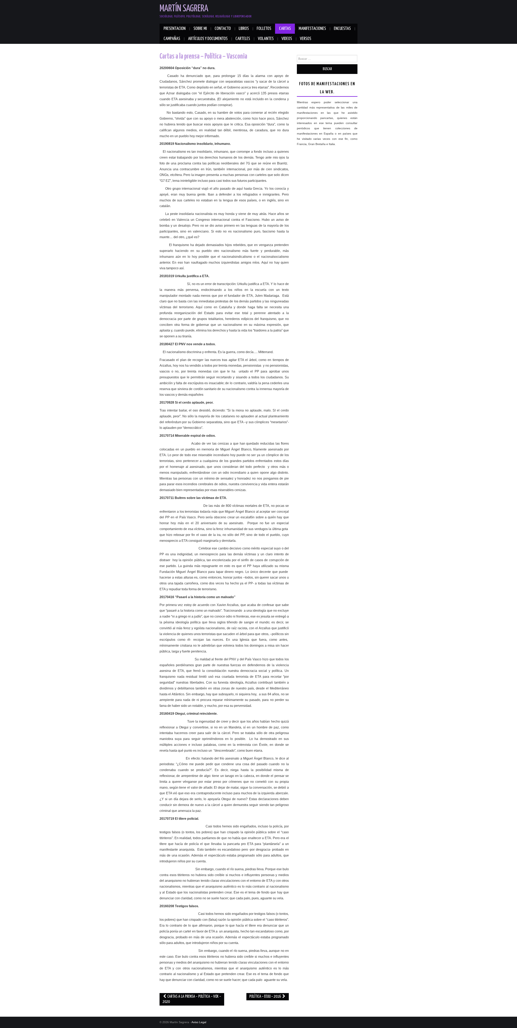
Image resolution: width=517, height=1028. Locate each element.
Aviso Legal (198, 1022)
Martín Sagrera (184, 8)
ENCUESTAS (342, 28)
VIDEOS (287, 38)
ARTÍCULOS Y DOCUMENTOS (208, 38)
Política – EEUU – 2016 (265, 997)
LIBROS (244, 28)
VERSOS (305, 38)
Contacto (223, 28)
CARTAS (285, 28)
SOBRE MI (200, 28)
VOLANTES (266, 38)
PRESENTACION (175, 28)
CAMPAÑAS (172, 38)
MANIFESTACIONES (312, 28)
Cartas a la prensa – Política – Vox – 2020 (192, 999)
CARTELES (242, 38)
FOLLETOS (264, 28)
